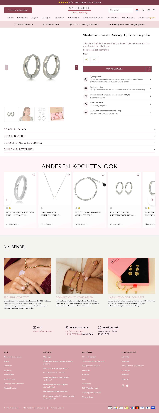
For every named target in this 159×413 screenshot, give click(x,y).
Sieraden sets (128, 18)
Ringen (34, 18)
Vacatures (86, 383)
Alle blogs (47, 357)
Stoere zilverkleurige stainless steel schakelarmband (87, 214)
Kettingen (46, 18)
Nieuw (10, 18)
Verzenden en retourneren (93, 361)
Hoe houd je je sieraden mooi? (56, 368)
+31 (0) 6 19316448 (74, 334)
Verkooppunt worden (91, 392)
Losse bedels (112, 18)
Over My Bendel (89, 357)
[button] (76, 67)
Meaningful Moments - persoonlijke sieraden (58, 362)
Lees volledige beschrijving (96, 50)
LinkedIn (125, 379)
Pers (84, 379)
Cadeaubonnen (10, 388)
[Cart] (153, 10)
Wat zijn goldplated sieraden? (55, 391)
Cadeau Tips (143, 18)
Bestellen (125, 361)
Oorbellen (59, 18)
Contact (86, 374)
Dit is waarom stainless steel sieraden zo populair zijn (59, 397)
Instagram (126, 370)
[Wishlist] (148, 10)
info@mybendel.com (42, 331)
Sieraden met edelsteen (14, 383)
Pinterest (125, 374)
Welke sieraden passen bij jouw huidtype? (56, 378)
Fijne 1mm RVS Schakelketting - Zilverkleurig (50, 214)
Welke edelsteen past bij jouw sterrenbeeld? (55, 385)
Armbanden (73, 18)
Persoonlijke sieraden (93, 18)
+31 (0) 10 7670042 (74, 331)
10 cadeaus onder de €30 (54, 373)
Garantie (86, 370)
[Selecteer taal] (138, 10)
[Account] (143, 10)
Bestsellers (22, 18)
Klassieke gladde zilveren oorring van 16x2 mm (122, 214)
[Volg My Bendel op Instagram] (123, 385)
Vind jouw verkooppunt (17, 10)
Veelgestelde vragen (91, 365)
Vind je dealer (88, 397)
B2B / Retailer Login (90, 388)
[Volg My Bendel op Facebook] (127, 385)
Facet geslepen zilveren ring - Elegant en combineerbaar (20, 214)
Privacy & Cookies (57, 408)
